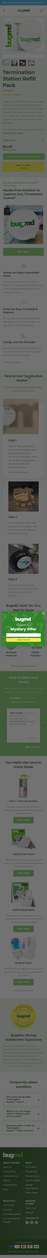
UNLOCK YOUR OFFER (23, 640)
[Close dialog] (43, 613)
